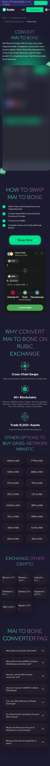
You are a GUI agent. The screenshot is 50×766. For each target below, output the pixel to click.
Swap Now (25, 240)
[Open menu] (23, 10)
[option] (25, 3)
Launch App (35, 10)
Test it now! (41, 3)
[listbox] (25, 3)
